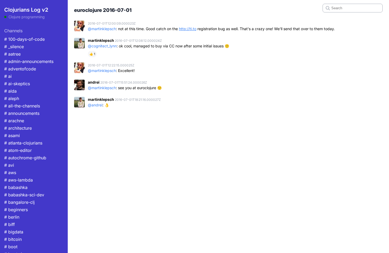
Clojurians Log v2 (26, 10)
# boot (10, 246)
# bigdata (13, 231)
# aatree (12, 54)
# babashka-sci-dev (24, 194)
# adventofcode (20, 68)
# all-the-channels (22, 106)
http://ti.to (187, 28)
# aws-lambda (18, 180)
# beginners (16, 209)
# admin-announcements (28, 61)
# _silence (14, 46)
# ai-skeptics (17, 83)
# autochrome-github (25, 157)
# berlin (11, 217)
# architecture (18, 128)
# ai (8, 76)
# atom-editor (18, 150)
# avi (9, 165)
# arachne (14, 120)
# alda (10, 91)
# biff (9, 224)
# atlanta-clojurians (23, 143)
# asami (12, 135)
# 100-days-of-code (24, 39)
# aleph (11, 98)
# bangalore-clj (19, 202)
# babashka (16, 187)
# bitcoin (13, 239)
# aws (10, 172)
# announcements (21, 113)
